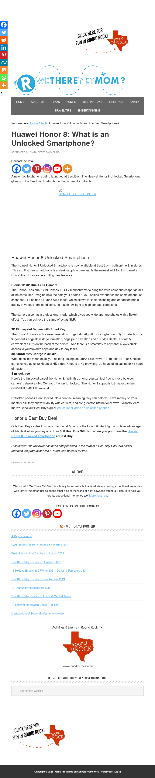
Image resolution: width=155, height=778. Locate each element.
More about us (98, 495)
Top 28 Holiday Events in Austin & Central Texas (41, 596)
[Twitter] (26, 169)
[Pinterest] (37, 169)
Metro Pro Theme (64, 771)
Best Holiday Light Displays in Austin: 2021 (37, 553)
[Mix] (4, 70)
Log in (117, 771)
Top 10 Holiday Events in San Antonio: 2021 (38, 579)
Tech (31, 462)
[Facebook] (16, 169)
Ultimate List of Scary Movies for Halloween (38, 613)
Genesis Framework (88, 771)
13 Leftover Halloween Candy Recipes (35, 605)
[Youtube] (57, 169)
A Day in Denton (21, 536)
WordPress (107, 771)
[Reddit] (4, 40)
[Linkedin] (4, 47)
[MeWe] (4, 62)
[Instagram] (47, 169)
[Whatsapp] (4, 77)
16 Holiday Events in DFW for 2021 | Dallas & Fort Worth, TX (48, 570)
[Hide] (1, 92)
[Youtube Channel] (57, 513)
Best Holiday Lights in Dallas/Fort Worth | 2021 (40, 545)
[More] (67, 169)
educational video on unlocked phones (83, 408)
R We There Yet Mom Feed (79, 526)
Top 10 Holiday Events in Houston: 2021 (36, 562)
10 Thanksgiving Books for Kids (30, 588)
